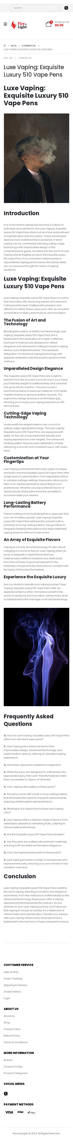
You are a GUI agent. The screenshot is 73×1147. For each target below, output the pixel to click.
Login (7, 998)
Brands (8, 1060)
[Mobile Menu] (7, 24)
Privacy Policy (12, 1029)
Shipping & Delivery (15, 985)
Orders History (12, 991)
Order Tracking (13, 978)
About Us (9, 1016)
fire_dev (8, 57)
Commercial (25, 57)
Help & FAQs (11, 972)
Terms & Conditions (16, 1042)
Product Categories (16, 1073)
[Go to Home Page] (5, 46)
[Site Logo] (19, 25)
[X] (66, 8)
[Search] (53, 8)
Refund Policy (12, 1035)
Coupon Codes (13, 1066)
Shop (7, 1022)
